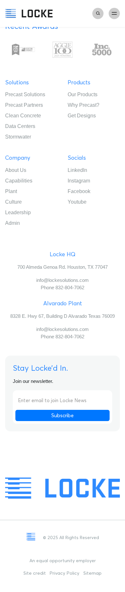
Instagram (79, 180)
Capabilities (18, 180)
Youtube (77, 202)
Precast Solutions (25, 94)
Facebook (79, 191)
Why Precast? (83, 105)
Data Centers (20, 126)
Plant (11, 191)
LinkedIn (77, 170)
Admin (12, 223)
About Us (15, 170)
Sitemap (92, 573)
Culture (13, 202)
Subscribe (62, 415)
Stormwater (18, 137)
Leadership (18, 212)
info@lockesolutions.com (62, 280)
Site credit (34, 573)
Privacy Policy (64, 573)
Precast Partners (24, 105)
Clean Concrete (23, 115)
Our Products (82, 94)
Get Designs (82, 115)
